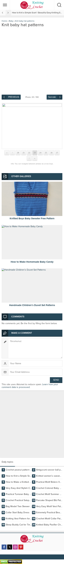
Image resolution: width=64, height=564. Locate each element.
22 (29, 153)
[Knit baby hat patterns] (32, 126)
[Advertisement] (32, 424)
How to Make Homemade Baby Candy (32, 261)
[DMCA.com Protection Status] (11, 562)
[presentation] (3, 12)
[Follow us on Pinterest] (20, 547)
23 (35, 153)
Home (4, 21)
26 (52, 153)
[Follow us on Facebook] (4, 547)
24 (40, 153)
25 (46, 153)
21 (24, 153)
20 (18, 153)
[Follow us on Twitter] (9, 547)
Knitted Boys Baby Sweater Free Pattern (32, 218)
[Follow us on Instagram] (15, 547)
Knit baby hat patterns (24, 21)
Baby (11, 21)
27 (57, 153)
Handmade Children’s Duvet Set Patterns (32, 305)
